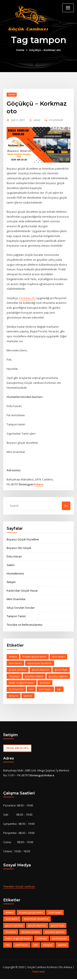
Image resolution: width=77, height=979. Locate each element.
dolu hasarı (58, 656)
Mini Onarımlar (16, 599)
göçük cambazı (17, 669)
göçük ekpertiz (40, 669)
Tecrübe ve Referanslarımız (25, 625)
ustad (36, 120)
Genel (11, 94)
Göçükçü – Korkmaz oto (45, 50)
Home (20, 50)
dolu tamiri (15, 663)
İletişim (11, 582)
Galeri (11, 565)
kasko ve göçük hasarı (21, 682)
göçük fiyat (61, 669)
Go (66, 506)
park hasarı (45, 689)
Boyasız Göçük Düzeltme (23, 539)
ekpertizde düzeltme (39, 663)
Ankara (38, 484)
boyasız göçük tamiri (34, 656)
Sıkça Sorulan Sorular (21, 608)
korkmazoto (16, 689)
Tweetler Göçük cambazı (19, 886)
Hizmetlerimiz (15, 573)
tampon (13, 695)
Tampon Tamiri (16, 616)
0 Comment (56, 120)
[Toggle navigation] (68, 7)
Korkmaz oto (27, 298)
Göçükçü (14, 676)
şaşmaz (28, 695)
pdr (59, 689)
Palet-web (38, 971)
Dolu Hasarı (14, 556)
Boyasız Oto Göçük (19, 548)
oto (31, 689)
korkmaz (45, 682)
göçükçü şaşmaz (58, 676)
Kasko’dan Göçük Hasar (22, 590)
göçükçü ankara (34, 676)
